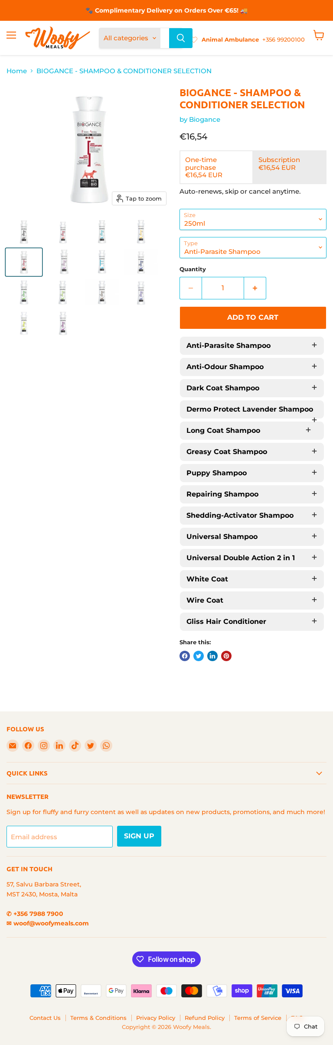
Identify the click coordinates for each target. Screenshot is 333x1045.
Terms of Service (257, 1017)
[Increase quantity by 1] (255, 288)
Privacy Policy (155, 1017)
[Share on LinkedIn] (212, 656)
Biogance (204, 119)
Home (17, 71)
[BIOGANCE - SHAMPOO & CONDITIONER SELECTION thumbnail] (24, 232)
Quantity (193, 269)
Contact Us (45, 1017)
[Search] (181, 38)
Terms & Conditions (98, 1017)
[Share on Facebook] (185, 656)
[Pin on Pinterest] (226, 656)
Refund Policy (205, 1017)
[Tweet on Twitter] (198, 656)
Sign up (139, 836)
